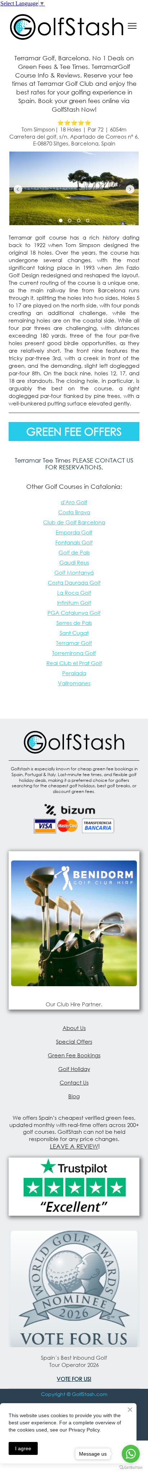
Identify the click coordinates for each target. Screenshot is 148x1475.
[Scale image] (74, 188)
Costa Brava (74, 512)
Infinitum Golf (74, 602)
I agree (23, 1448)
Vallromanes (74, 683)
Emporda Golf (74, 532)
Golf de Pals (74, 552)
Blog (74, 1096)
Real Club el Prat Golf (74, 663)
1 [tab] (60, 220)
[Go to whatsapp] (131, 1454)
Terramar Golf (74, 643)
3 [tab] (78, 220)
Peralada (74, 673)
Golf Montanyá (74, 572)
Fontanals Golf (74, 542)
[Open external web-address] (74, 923)
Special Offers (74, 1041)
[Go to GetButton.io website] (130, 1467)
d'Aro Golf (74, 502)
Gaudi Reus (74, 562)
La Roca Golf (74, 592)
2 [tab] (69, 220)
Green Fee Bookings (74, 1055)
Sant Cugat (74, 633)
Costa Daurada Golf (74, 582)
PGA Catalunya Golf (74, 612)
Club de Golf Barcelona (74, 522)
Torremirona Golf (74, 653)
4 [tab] (87, 220)
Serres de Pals (74, 623)
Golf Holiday (74, 1069)
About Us (74, 1028)
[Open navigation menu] (132, 26)
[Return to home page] (67, 25)
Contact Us (74, 1082)
